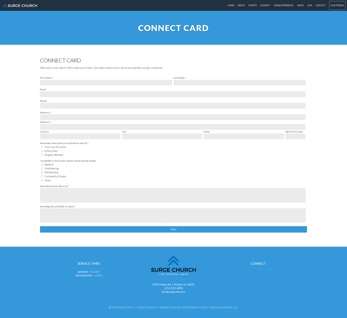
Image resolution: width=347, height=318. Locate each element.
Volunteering (51, 168)
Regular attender (53, 154)
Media (300, 5)
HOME (231, 5)
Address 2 (45, 122)
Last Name (179, 77)
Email (43, 89)
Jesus (47, 180)
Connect (265, 5)
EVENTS (253, 5)
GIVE (309, 5)
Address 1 (45, 112)
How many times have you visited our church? (64, 143)
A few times (51, 150)
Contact (320, 5)
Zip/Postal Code (294, 131)
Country (44, 131)
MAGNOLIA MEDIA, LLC (224, 307)
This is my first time (55, 147)
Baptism (49, 164)
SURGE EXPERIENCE (284, 5)
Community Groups (55, 176)
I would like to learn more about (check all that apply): (68, 160)
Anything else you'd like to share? (57, 206)
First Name (46, 77)
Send (173, 229)
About (241, 5)
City (124, 131)
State (207, 131)
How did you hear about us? (54, 186)
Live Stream (337, 5)
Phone (43, 101)
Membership (51, 172)
